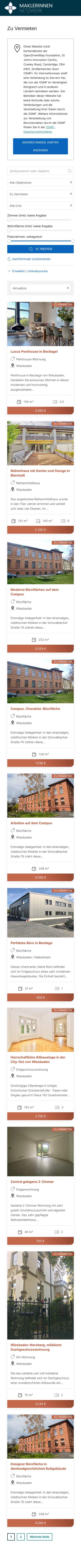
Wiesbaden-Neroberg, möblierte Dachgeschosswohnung (36, 1347)
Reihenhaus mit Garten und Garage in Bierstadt (40, 473)
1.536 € (40, 763)
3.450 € (40, 410)
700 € (40, 1241)
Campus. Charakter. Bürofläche (35, 709)
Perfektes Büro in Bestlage (31, 943)
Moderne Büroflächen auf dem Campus (35, 592)
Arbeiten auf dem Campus (31, 823)
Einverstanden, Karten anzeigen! (40, 146)
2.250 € (40, 529)
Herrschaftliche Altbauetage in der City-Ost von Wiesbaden (38, 1059)
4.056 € (40, 877)
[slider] (9, 219)
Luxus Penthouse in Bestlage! (34, 352)
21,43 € (40, 1404)
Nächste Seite (39, 1536)
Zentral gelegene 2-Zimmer (32, 1182)
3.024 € (40, 648)
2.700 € (40, 1116)
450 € (40, 997)
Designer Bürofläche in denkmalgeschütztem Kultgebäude (38, 1466)
